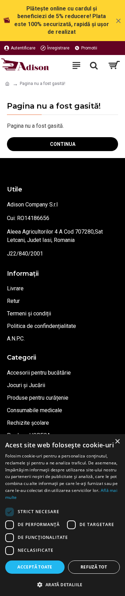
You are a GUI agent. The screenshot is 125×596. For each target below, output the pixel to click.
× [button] (117, 441)
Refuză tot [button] (94, 567)
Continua (62, 144)
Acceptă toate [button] (34, 567)
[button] (62, 584)
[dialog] (62, 515)
